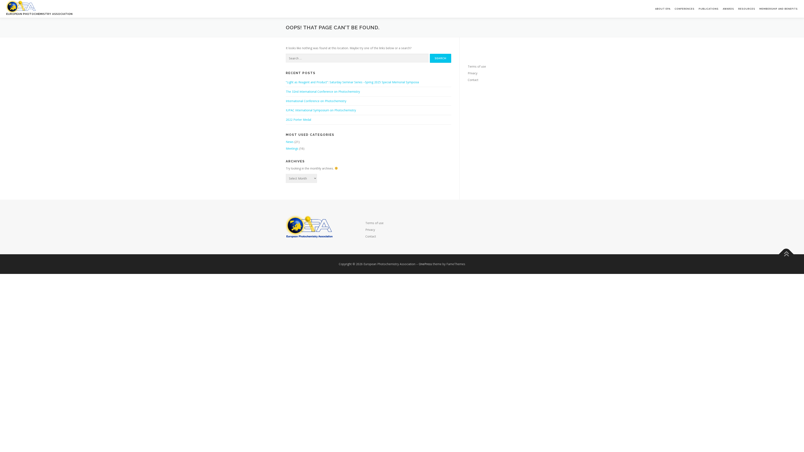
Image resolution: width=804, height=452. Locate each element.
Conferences (684, 9)
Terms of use (477, 66)
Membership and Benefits (778, 9)
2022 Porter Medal (298, 120)
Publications (709, 9)
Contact (473, 80)
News (290, 142)
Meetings (292, 148)
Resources (746, 9)
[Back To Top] (786, 254)
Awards (728, 9)
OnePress (425, 264)
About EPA (662, 9)
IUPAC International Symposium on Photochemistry (321, 110)
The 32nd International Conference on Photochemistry (323, 92)
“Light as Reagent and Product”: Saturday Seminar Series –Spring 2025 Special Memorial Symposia (352, 82)
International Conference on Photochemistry (316, 101)
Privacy (472, 73)
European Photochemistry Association (39, 13)
